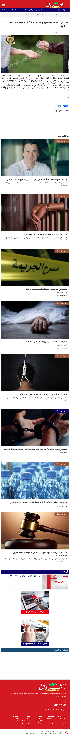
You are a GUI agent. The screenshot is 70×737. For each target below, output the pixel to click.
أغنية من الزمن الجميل (26, 724)
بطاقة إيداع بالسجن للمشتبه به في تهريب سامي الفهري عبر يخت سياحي (37, 179)
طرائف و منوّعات (25, 721)
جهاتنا (40, 718)
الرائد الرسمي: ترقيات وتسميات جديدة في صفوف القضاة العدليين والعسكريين (40, 554)
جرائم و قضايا (55, 15)
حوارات (28, 718)
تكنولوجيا (16, 716)
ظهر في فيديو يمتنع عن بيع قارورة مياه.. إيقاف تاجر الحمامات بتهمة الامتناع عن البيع (35, 451)
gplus (51, 710)
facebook (56, 710)
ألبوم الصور (51, 716)
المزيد (3, 5)
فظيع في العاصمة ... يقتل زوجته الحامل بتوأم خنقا (46, 289)
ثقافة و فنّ (63, 718)
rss (54, 710)
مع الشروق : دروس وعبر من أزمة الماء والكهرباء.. (24, 575)
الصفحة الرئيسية (63, 15)
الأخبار (65, 9)
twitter (59, 710)
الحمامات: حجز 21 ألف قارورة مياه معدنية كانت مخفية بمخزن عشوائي (38, 502)
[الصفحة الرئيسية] (55, 4)
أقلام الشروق (62, 716)
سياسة (40, 723)
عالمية (17, 721)
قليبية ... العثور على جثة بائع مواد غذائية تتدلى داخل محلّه (43, 394)
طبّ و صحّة (39, 721)
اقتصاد (40, 716)
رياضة (64, 721)
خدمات (17, 718)
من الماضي (51, 723)
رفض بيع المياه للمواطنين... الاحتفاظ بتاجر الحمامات (45, 234)
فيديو (64, 723)
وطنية (28, 716)
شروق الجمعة (50, 721)
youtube (48, 710)
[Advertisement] (35, 665)
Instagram (46, 710)
